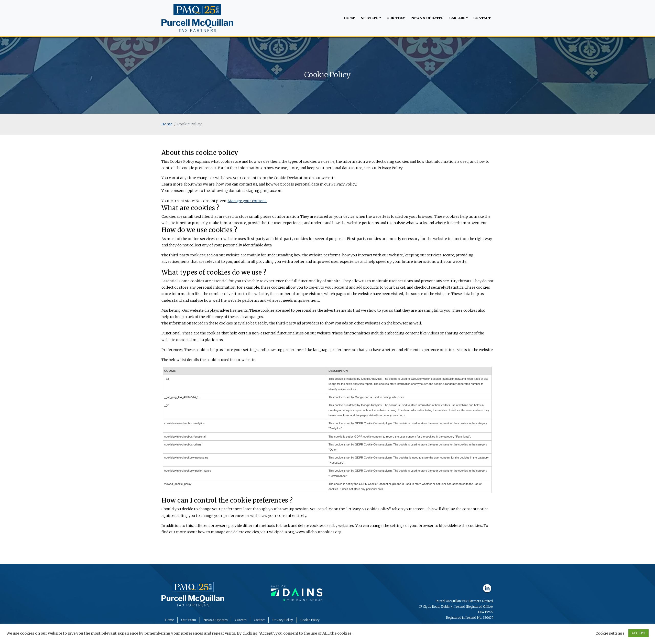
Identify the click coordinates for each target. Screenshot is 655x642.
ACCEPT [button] (638, 633)
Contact (482, 18)
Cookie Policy (310, 620)
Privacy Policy (282, 620)
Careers (457, 18)
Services (369, 18)
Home (349, 18)
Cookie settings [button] (610, 633)
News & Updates (427, 18)
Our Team (396, 18)
